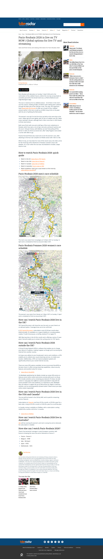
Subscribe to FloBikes (38, 195)
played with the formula (29, 108)
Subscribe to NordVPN (27, 403)
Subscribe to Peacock (38, 192)
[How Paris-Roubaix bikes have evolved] (35, 512)
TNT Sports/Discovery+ (26, 361)
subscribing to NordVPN (28, 201)
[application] (40, 165)
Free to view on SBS (38, 197)
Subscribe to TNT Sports (38, 190)
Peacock (31, 433)
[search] (82, 24)
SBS (20, 454)
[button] (39, 167)
